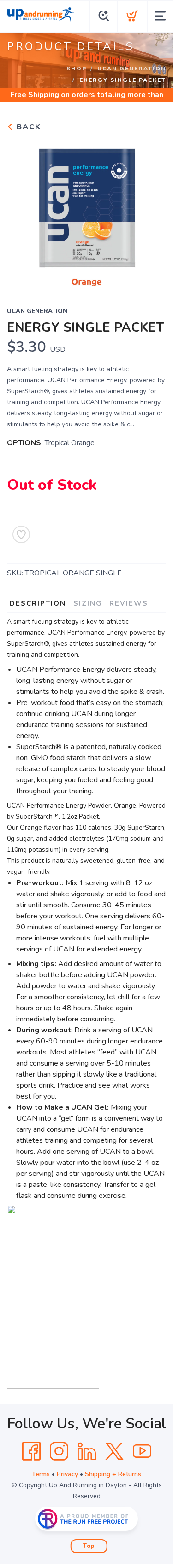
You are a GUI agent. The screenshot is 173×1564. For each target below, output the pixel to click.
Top (89, 1546)
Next (152, 213)
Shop (76, 68)
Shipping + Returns (113, 1474)
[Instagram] (59, 1451)
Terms (41, 1474)
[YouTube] (142, 1451)
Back (27, 127)
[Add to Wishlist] (21, 534)
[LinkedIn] (87, 1451)
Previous (21, 213)
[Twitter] (114, 1451)
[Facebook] (31, 1451)
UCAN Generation (131, 68)
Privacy (67, 1474)
